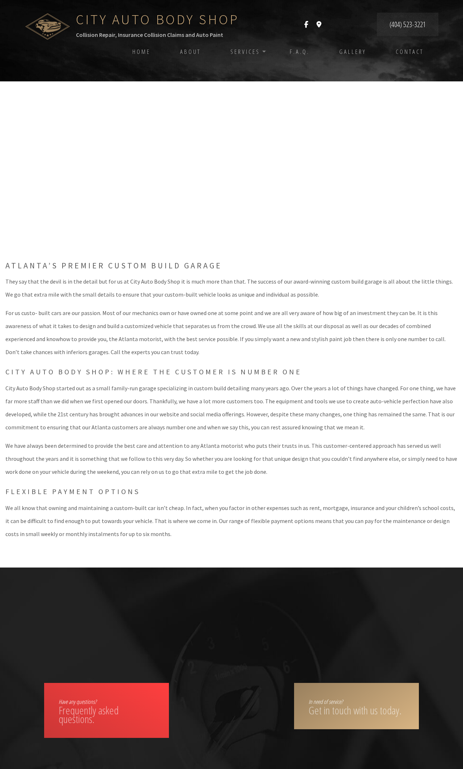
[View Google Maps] (319, 24)
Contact (410, 51)
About (190, 51)
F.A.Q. (300, 51)
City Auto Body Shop (157, 19)
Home (141, 51)
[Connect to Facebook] (306, 24)
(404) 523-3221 (408, 24)
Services (245, 51)
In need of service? (355, 708)
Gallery (352, 51)
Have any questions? (89, 712)
